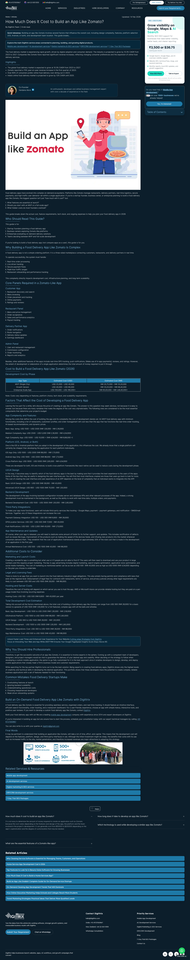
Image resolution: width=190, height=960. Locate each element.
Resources (137, 8)
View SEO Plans (156, 73)
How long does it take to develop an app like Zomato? (123, 816)
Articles (14, 17)
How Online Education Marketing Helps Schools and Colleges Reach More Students (42, 893)
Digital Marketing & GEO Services (149, 927)
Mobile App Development (146, 918)
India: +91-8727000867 (94, 923)
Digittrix (87, 710)
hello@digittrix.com (93, 918)
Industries (79, 8)
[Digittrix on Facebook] (170, 954)
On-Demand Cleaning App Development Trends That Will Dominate (35, 887)
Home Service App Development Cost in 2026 (26, 864)
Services (62, 8)
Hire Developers (100, 8)
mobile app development (61, 715)
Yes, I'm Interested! (164, 104)
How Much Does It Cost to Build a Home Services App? (30, 876)
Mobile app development (17, 46)
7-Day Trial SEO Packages (119, 46)
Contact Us (141, 943)
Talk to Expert (174, 73)
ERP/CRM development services (94, 46)
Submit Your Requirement (18, 932)
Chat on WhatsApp (43, 932)
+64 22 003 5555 (33, 3)
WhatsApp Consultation (94, 931)
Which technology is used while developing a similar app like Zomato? (130, 825)
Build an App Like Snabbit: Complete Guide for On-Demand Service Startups (39, 881)
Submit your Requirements (169, 8)
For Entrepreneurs (139, 2)
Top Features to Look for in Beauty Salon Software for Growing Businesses (38, 870)
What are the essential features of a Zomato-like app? (30, 843)
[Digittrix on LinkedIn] (165, 954)
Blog (138, 935)
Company (120, 8)
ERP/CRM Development (145, 931)
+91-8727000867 (14, 3)
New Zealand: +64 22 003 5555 (97, 927)
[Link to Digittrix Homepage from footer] (14, 918)
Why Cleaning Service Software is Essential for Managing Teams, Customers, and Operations (46, 858)
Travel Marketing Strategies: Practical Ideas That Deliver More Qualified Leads (41, 898)
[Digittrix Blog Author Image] (33, 90)
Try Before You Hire (175, 2)
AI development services (40, 46)
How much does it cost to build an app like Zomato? (29, 816)
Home (48, 8)
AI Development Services (146, 923)
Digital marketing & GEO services (65, 46)
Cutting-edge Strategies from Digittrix (85, 639)
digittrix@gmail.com (51, 726)
